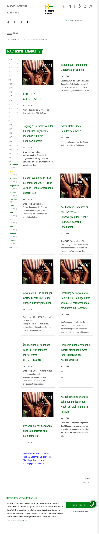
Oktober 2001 (13, 180)
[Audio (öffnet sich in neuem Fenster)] (63, 6)
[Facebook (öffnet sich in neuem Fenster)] (74, 6)
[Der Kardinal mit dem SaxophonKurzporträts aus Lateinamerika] (38, 405)
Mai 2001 (12, 214)
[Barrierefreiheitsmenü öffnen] (93, 504)
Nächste (88, 478)
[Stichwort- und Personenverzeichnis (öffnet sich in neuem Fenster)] (85, 6)
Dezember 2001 (14, 166)
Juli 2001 (14, 199)
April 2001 (12, 221)
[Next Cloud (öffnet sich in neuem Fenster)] (90, 6)
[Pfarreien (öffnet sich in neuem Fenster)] (79, 6)
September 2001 (14, 187)
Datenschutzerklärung (20, 521)
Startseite (12, 39)
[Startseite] (49, 11)
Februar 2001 (13, 235)
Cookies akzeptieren (79, 505)
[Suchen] (90, 20)
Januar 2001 (13, 242)
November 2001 (14, 173)
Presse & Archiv (24, 39)
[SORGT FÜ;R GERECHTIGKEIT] (38, 73)
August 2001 (13, 194)
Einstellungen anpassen (80, 511)
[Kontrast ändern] (8, 22)
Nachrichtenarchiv (40, 39)
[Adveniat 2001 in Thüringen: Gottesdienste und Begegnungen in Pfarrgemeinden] (38, 272)
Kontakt (11, 6)
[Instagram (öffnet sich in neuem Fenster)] (69, 6)
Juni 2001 (12, 207)
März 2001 (12, 228)
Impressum (22, 6)
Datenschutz (13, 13)
